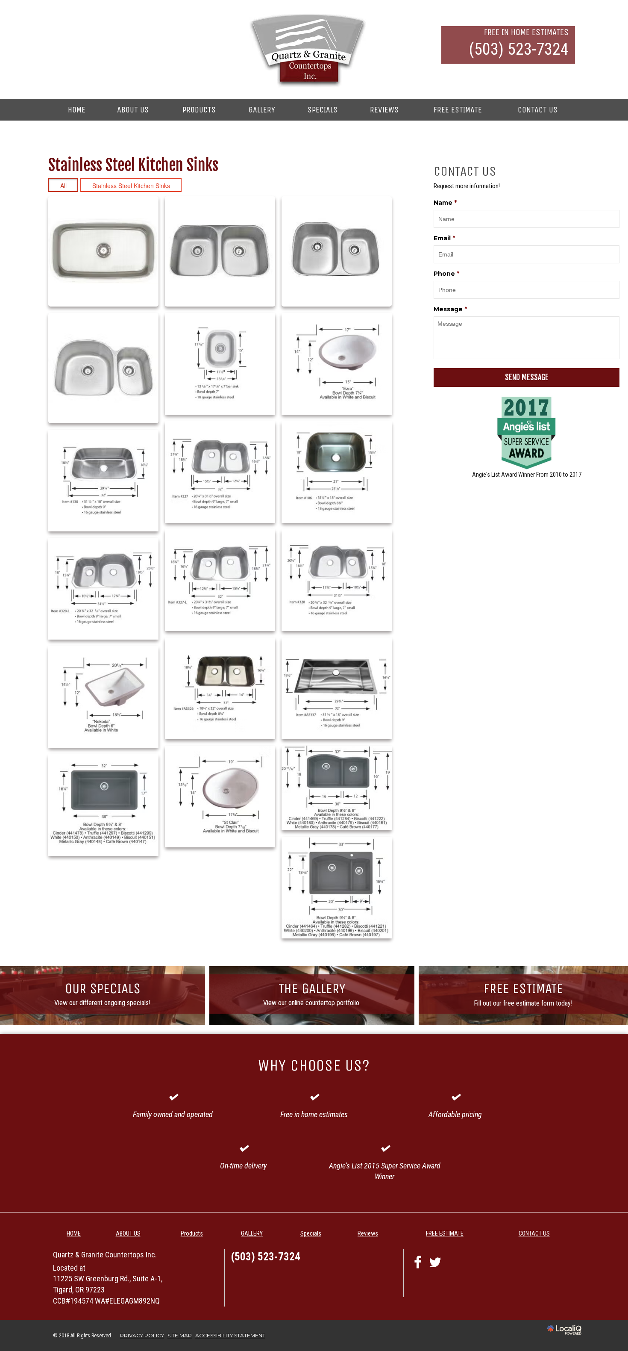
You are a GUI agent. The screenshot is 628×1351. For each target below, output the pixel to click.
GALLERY (262, 110)
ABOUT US (133, 110)
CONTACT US (538, 110)
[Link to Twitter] (435, 1261)
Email (444, 238)
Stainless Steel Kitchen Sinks (131, 185)
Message (450, 309)
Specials (322, 110)
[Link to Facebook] (418, 1261)
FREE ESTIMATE (458, 110)
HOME (76, 110)
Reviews (384, 110)
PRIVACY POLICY (142, 1335)
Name (445, 202)
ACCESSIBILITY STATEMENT (230, 1335)
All (63, 185)
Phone (446, 273)
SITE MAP (179, 1335)
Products (199, 110)
